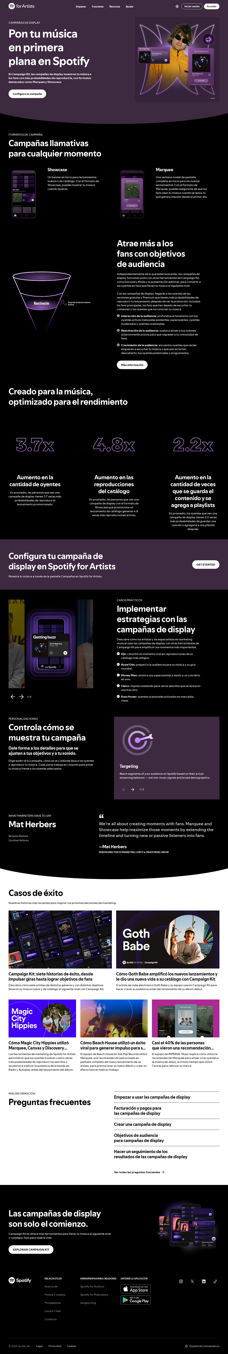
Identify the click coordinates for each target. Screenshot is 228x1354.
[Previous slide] (124, 789)
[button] (24, 194)
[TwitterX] (192, 1281)
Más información (132, 365)
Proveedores (53, 1303)
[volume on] (34, 178)
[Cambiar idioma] (177, 6)
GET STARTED (205, 564)
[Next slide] (132, 789)
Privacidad (54, 1346)
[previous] (13, 696)
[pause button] (34, 171)
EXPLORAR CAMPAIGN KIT (31, 1249)
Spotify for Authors (92, 1286)
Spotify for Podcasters (94, 1295)
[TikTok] (215, 1281)
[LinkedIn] (204, 1281)
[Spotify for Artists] (22, 6)
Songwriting (88, 1303)
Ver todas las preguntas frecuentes (137, 1172)
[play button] (19, 604)
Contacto (50, 1319)
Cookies (71, 1346)
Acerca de (51, 1286)
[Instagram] (181, 1281)
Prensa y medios (55, 1295)
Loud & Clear (53, 1311)
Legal (39, 1346)
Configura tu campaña (27, 94)
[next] (21, 696)
